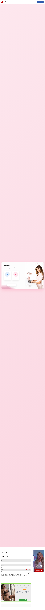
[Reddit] (7, 556)
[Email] (3, 556)
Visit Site (3, 579)
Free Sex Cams (40, 1)
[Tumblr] (6, 556)
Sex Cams (7, 549)
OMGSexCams (3, 549)
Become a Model (28, 1)
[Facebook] (1, 556)
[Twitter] (2, 556)
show (5, 605)
